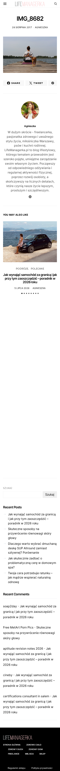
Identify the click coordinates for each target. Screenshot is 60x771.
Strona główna (12, 745)
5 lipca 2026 (21, 288)
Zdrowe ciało (34, 745)
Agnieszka (41, 27)
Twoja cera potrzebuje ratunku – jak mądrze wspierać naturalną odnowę (30, 577)
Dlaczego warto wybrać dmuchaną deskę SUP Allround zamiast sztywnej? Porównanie (32, 548)
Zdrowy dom (36, 749)
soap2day (10, 606)
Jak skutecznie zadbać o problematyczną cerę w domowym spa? (32, 562)
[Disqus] (30, 345)
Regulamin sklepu (16, 768)
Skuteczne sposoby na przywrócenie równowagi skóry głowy (29, 533)
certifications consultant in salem (26, 696)
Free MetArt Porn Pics (18, 627)
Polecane (37, 268)
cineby (7, 675)
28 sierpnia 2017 (22, 27)
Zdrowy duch (15, 749)
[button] (22, 293)
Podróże (22, 268)
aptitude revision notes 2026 (23, 648)
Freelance (13, 754)
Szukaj (7, 488)
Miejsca (29, 754)
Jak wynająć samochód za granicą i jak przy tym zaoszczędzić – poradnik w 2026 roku (30, 278)
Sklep (42, 754)
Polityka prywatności (41, 768)
